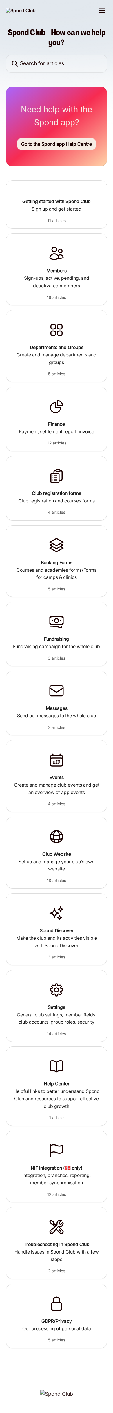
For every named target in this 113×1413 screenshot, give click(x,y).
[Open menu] (102, 10)
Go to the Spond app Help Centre (56, 144)
